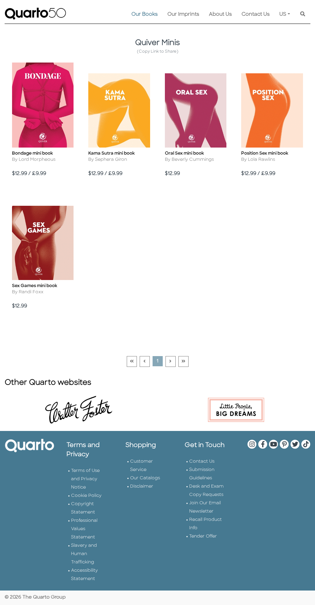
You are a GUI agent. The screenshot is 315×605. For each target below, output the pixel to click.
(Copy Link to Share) (157, 52)
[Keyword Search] (302, 14)
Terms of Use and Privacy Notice (85, 479)
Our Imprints (183, 14)
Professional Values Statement (84, 529)
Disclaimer (141, 486)
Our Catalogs (145, 478)
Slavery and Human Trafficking (84, 554)
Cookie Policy (86, 495)
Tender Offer (203, 536)
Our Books (144, 14)
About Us (220, 14)
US (282, 14)
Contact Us (255, 14)
